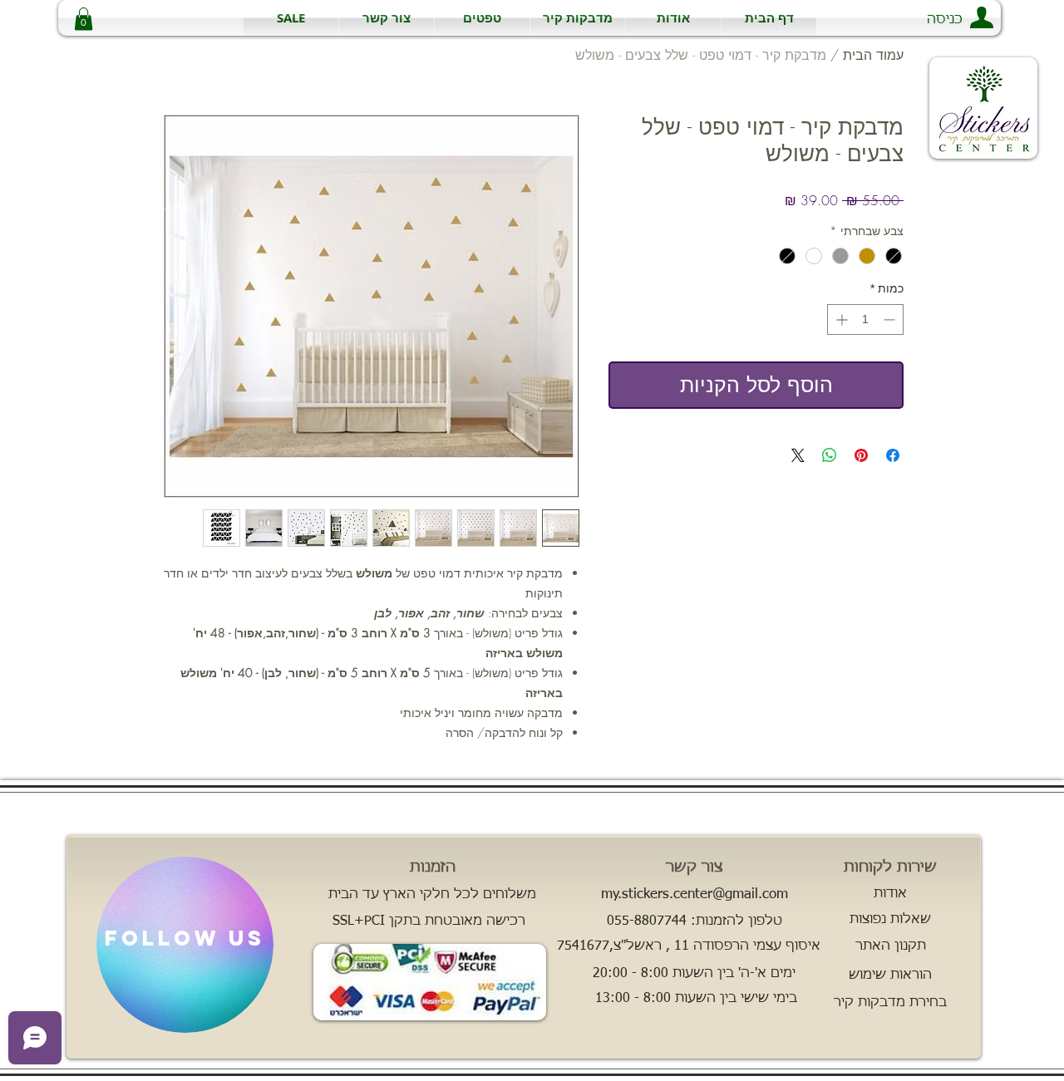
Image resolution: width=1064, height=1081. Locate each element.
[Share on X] (798, 455)
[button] (577, 18)
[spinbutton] (865, 319)
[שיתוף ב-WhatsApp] (830, 455)
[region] (184, 945)
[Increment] (840, 319)
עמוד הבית (873, 55)
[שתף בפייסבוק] (893, 455)
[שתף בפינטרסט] (861, 455)
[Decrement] (890, 319)
